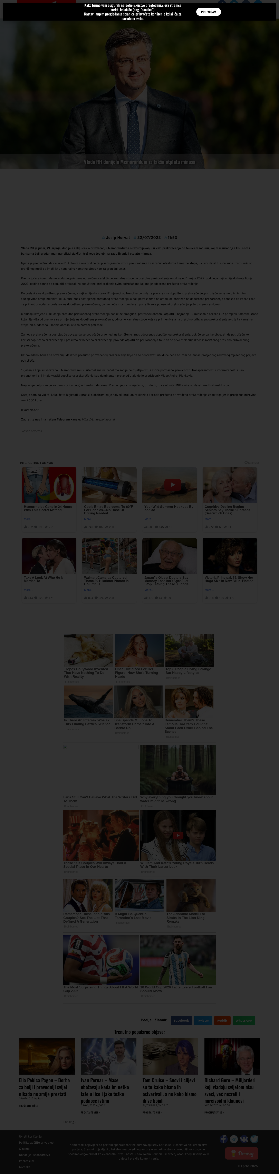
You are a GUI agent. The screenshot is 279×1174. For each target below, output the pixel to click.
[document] (139, 587)
